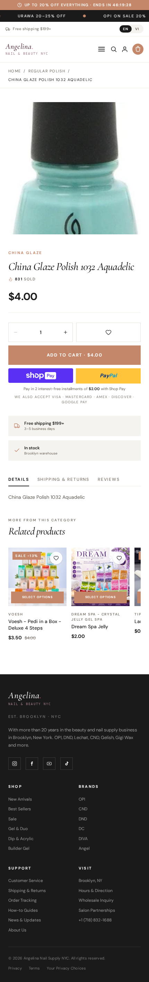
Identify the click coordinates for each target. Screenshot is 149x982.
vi (137, 29)
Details (18, 479)
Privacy (15, 968)
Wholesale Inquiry (96, 900)
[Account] (124, 49)
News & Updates (24, 920)
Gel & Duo (18, 828)
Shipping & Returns (63, 479)
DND (83, 819)
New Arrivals (20, 799)
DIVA (83, 838)
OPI (82, 799)
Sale (12, 819)
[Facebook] (32, 763)
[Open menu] (101, 49)
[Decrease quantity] (16, 332)
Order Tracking (22, 900)
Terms (34, 968)
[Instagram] (14, 763)
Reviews (109, 479)
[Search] (113, 49)
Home (14, 71)
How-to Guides (23, 910)
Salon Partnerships (97, 910)
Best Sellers (19, 809)
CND (83, 809)
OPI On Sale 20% (105, 15)
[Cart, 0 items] (137, 49)
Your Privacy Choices (66, 968)
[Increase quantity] (65, 332)
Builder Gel (18, 848)
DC (82, 828)
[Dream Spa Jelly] (100, 577)
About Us (17, 930)
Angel (84, 848)
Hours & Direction (96, 890)
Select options (37, 597)
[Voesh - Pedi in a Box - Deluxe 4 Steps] (37, 577)
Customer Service (25, 880)
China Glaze (25, 252)
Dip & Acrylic (21, 838)
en (125, 29)
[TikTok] (66, 763)
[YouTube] (49, 763)
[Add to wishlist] (108, 332)
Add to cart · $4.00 (75, 355)
